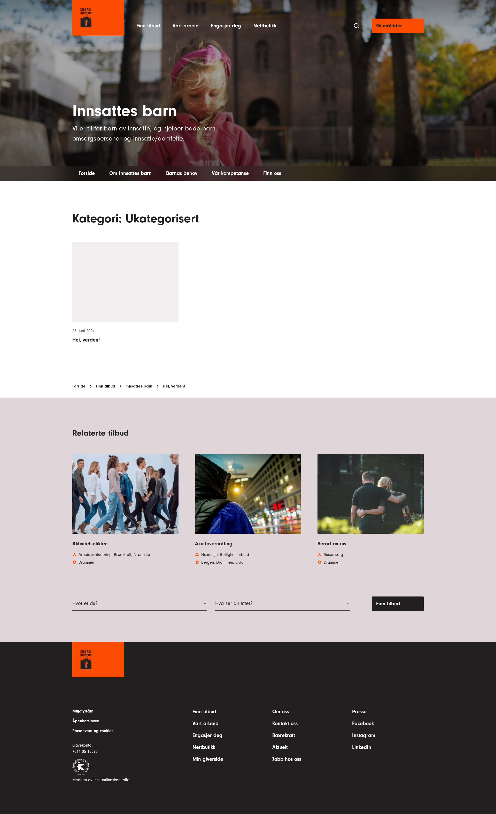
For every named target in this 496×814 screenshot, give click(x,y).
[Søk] (356, 26)
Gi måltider (389, 26)
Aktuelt (280, 747)
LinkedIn (361, 747)
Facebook (363, 723)
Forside (87, 173)
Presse (359, 712)
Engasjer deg (226, 26)
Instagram (363, 735)
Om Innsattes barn (130, 173)
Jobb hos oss (286, 759)
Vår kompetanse (230, 173)
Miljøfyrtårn (83, 711)
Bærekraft (283, 735)
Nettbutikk (264, 26)
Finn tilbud (148, 26)
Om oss (280, 712)
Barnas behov (181, 173)
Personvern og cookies (92, 730)
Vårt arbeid (186, 26)
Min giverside (207, 759)
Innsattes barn (139, 386)
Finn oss (272, 173)
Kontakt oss (285, 723)
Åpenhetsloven (85, 721)
